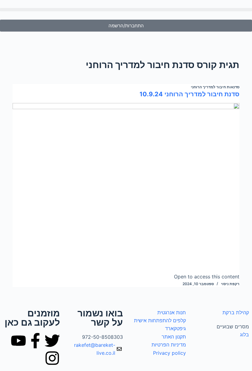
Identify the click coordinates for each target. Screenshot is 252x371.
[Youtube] (18, 340)
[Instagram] (52, 358)
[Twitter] (52, 340)
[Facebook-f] (35, 340)
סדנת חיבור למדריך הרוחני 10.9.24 (189, 94)
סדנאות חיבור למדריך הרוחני (215, 87)
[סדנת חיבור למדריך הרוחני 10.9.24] (126, 188)
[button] (126, 9)
